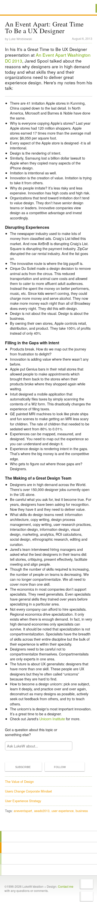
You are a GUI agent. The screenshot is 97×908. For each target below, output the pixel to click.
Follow (60, 767)
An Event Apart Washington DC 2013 (48, 58)
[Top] (48, 824)
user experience (62, 810)
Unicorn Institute (52, 718)
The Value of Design (19, 781)
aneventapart (23, 810)
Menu (87, 8)
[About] (48, 836)
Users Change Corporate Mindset (28, 791)
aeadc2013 (41, 810)
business (82, 810)
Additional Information (21, 8)
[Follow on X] (86, 884)
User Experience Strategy (23, 800)
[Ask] (48, 869)
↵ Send (65, 746)
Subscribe (23, 767)
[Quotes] (48, 847)
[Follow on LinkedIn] (86, 896)
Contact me (65, 886)
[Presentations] (48, 858)
